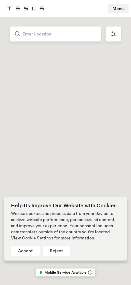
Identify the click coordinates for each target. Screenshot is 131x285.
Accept (25, 250)
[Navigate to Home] (25, 8)
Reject (56, 250)
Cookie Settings (37, 237)
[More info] (90, 272)
